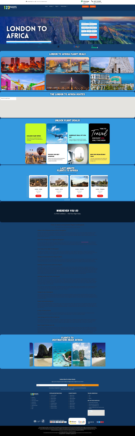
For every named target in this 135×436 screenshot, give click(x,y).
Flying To (91, 22)
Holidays (51, 6)
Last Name (94, 29)
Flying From (83, 22)
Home (46, 6)
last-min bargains (84, 241)
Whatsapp (86, 1)
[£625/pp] (36, 181)
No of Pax (83, 29)
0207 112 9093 (97, 1)
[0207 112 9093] (92, 1)
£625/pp (37, 195)
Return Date (91, 25)
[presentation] (29, 181)
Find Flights (38, 357)
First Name (88, 29)
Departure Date (84, 25)
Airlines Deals (63, 6)
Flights (56, 6)
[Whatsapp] (82, 1)
